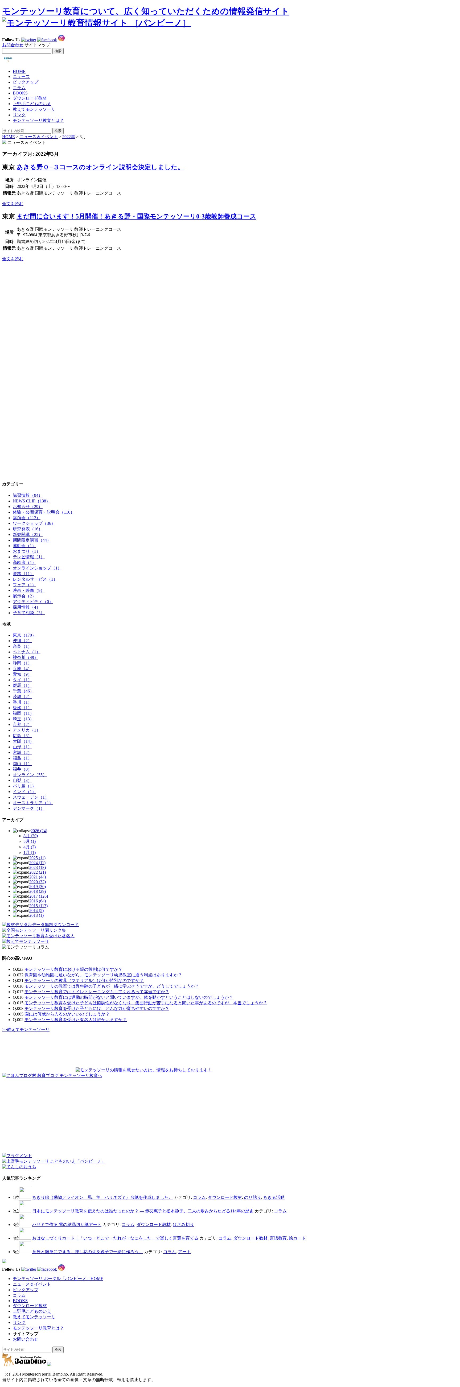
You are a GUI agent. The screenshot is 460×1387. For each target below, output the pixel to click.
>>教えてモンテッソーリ (26, 1029)
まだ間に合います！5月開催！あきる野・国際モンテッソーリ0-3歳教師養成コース (136, 216)
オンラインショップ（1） (37, 568)
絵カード (297, 1238)
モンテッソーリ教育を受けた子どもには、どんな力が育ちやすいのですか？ (96, 1008)
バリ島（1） (24, 786)
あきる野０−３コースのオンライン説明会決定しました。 (100, 167)
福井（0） (22, 769)
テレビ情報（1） (29, 557)
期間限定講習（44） (32, 540)
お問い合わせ (25, 1339)
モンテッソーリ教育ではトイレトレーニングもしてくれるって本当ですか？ (96, 991)
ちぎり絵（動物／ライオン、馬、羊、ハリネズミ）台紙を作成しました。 (102, 1197)
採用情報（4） (26, 607)
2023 (37, 867)
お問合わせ (12, 45)
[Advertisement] (42, 299)
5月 (29, 841)
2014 (36, 910)
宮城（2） (22, 752)
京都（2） (22, 724)
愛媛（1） (22, 707)
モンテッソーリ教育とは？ (38, 120)
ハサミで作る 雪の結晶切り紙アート (66, 1224)
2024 (37, 862)
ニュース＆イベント (38, 136)
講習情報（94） (28, 495)
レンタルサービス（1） (35, 579)
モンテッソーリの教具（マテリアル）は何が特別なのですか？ (84, 980)
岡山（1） (22, 763)
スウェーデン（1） (31, 797)
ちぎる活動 (274, 1197)
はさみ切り (183, 1224)
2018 (37, 891)
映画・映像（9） (29, 590)
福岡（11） (23, 713)
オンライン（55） (30, 775)
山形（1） (22, 747)
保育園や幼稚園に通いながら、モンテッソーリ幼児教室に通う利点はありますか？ (103, 975)
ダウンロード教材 (30, 98)
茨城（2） (22, 696)
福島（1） (22, 758)
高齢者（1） (24, 562)
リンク (19, 115)
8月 (30, 835)
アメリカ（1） (26, 730)
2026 (39, 830)
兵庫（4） (22, 668)
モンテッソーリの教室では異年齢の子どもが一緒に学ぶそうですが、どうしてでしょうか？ (111, 986)
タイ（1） (22, 680)
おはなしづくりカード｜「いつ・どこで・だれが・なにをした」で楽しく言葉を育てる (115, 1238)
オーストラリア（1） (33, 802)
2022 (37, 872)
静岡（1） (22, 663)
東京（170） (24, 635)
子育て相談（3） (29, 612)
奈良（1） (22, 646)
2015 (38, 905)
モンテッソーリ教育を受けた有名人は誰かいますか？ (75, 1019)
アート (184, 1251)
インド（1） (24, 791)
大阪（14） (23, 741)
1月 (29, 852)
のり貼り (252, 1197)
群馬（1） (22, 685)
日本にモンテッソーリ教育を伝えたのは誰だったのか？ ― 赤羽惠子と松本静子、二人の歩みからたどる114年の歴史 (143, 1211)
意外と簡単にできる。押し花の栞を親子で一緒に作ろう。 (87, 1251)
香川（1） (22, 702)
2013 (36, 915)
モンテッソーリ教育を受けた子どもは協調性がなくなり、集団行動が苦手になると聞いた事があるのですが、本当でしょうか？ (145, 1003)
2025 (37, 858)
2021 (37, 877)
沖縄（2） (22, 640)
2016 (37, 901)
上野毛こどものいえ (32, 103)
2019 (37, 886)
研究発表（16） (28, 529)
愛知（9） (22, 674)
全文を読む (12, 203)
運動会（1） (24, 545)
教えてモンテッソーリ (34, 109)
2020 (37, 882)
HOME (19, 71)
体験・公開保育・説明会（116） (44, 512)
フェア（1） (24, 585)
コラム (19, 87)
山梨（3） (22, 780)
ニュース (21, 76)
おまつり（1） (26, 551)
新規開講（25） (28, 534)
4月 (29, 847)
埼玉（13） (23, 719)
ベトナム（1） (26, 652)
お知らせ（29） (28, 506)
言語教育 (278, 1238)
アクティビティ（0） (33, 601)
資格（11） (23, 573)
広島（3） (22, 735)
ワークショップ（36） (34, 523)
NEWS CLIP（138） (31, 501)
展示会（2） (24, 596)
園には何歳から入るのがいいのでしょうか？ (67, 1014)
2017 (38, 896)
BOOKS (20, 93)
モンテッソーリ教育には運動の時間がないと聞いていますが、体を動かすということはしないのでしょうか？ (128, 997)
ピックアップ (25, 82)
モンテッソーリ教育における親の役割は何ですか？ (73, 969)
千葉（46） (23, 691)
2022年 (68, 136)
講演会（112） (26, 517)
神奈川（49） (25, 657)
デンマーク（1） (29, 808)
